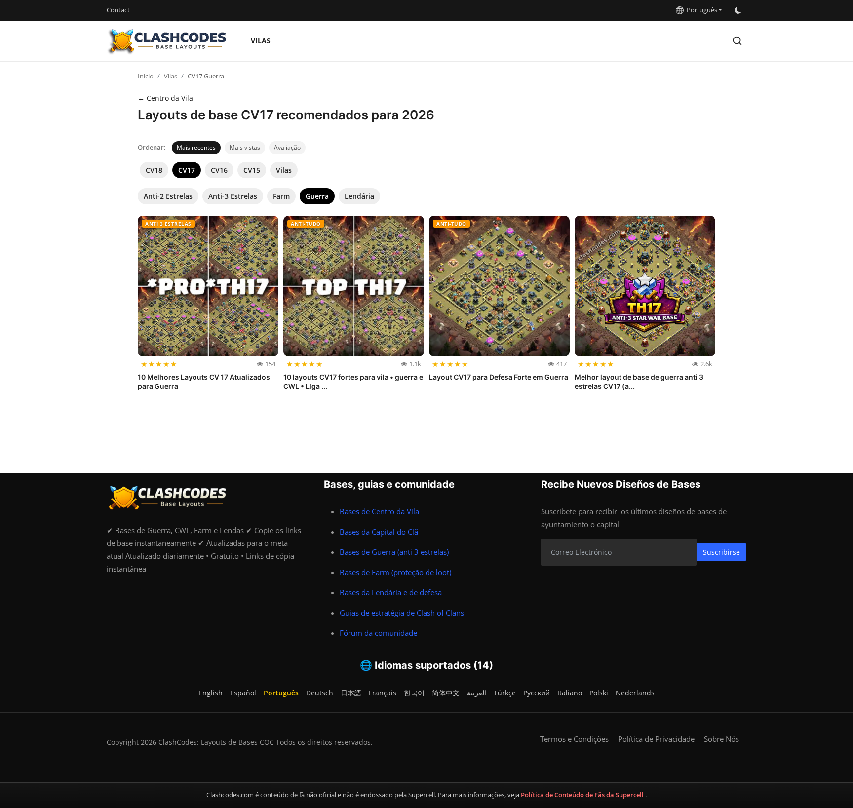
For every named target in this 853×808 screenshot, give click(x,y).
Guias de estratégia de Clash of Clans (402, 612)
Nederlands (635, 692)
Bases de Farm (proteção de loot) (395, 572)
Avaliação (287, 147)
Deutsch (319, 692)
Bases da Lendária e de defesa (391, 592)
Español (243, 692)
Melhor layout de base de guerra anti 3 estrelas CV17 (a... (639, 382)
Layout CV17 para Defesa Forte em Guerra (498, 377)
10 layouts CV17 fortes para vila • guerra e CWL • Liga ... (353, 382)
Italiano (569, 692)
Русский (536, 692)
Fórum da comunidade (378, 633)
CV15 (251, 170)
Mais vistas (245, 147)
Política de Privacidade (656, 739)
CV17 (186, 170)
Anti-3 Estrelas (232, 196)
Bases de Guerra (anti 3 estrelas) (394, 552)
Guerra (317, 196)
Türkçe (505, 692)
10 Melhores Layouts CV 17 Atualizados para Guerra (204, 382)
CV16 (219, 170)
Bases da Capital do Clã (379, 532)
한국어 (414, 692)
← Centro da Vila (165, 98)
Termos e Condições (574, 739)
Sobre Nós (721, 739)
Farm (281, 196)
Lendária (359, 196)
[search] (737, 41)
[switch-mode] (739, 10)
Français (382, 692)
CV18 (154, 170)
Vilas (261, 40)
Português (700, 9)
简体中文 (446, 692)
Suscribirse (721, 552)
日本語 (351, 692)
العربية (476, 692)
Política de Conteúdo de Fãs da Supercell (583, 794)
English (210, 692)
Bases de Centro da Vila (379, 511)
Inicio (146, 76)
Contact (118, 9)
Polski (598, 692)
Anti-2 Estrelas (168, 196)
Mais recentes (196, 147)
